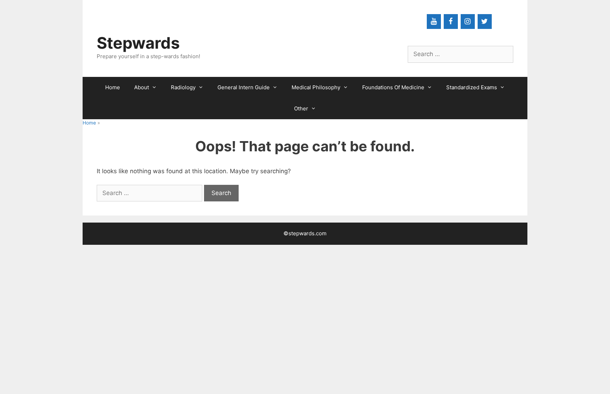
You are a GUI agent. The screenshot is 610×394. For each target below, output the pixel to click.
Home (112, 87)
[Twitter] (485, 21)
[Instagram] (468, 21)
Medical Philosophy (316, 87)
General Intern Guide (243, 87)
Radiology (183, 87)
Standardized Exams (471, 87)
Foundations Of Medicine (393, 87)
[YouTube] (434, 21)
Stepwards (138, 43)
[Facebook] (451, 21)
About (141, 87)
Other (301, 108)
